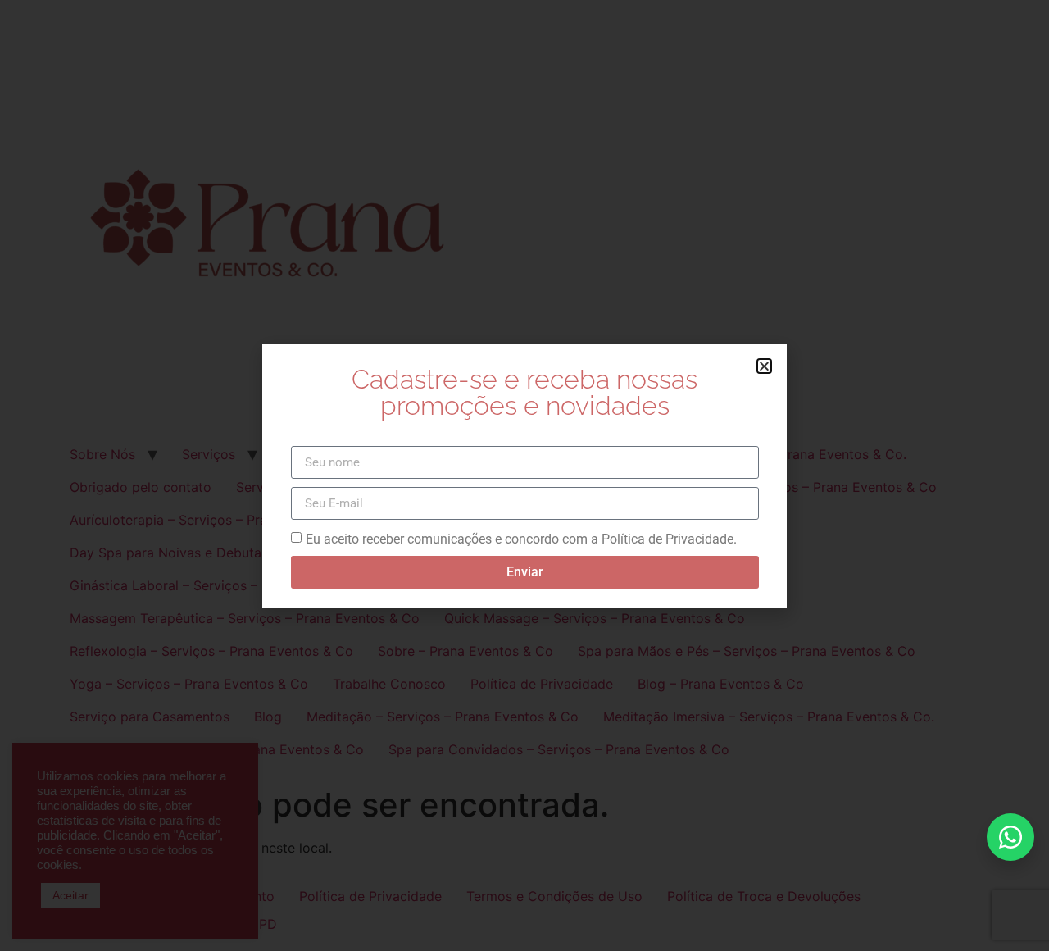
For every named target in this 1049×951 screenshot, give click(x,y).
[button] (764, 366)
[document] (524, 475)
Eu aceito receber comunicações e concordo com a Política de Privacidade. (521, 539)
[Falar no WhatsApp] (1010, 837)
